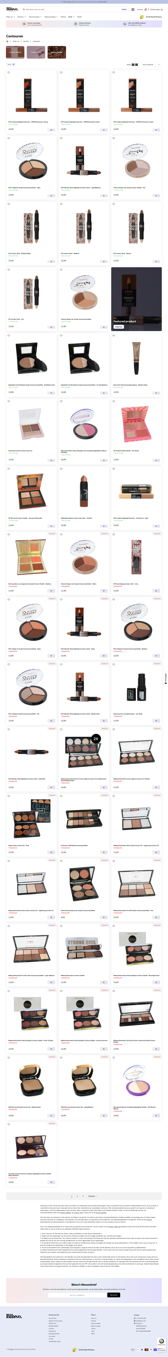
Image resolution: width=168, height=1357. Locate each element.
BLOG (79, 17)
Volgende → (92, 1196)
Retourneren (52, 1331)
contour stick (78, 1213)
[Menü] (165, 1339)
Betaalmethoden (53, 1326)
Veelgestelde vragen (55, 1341)
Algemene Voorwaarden (56, 1321)
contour (149, 1220)
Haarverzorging (34, 17)
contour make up (114, 1227)
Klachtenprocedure (54, 1334)
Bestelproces (52, 1323)
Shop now (118, 327)
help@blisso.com (141, 1321)
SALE (70, 17)
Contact (51, 1339)
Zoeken (124, 9)
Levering (51, 1328)
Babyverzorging (50, 17)
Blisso (12, 1349)
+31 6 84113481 (141, 1318)
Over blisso (52, 1336)
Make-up (9, 17)
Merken (63, 17)
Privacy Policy (53, 1318)
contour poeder (101, 1213)
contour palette (65, 1213)
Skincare (21, 17)
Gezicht (26, 41)
